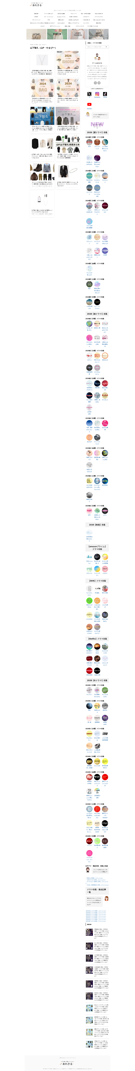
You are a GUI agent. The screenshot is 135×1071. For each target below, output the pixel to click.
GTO (49, 19)
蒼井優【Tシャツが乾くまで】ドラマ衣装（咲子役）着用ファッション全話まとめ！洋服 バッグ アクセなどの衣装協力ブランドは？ (101, 1020)
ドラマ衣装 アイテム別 (92, 26)
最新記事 (36, 13)
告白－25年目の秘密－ (86, 13)
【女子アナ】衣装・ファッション (96, 879)
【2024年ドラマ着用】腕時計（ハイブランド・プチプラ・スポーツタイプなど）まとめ (67, 100)
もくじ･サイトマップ (71, 1057)
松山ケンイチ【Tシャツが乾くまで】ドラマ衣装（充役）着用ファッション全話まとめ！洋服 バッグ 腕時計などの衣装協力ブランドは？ (101, 1008)
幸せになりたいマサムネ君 (36, 23)
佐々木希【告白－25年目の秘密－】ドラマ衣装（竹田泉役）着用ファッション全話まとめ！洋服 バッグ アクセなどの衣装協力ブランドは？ (101, 946)
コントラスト (86, 23)
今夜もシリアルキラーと (73, 23)
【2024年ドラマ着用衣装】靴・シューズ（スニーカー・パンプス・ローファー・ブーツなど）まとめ (67, 72)
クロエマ (42, 26)
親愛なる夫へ (61, 19)
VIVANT (36, 16)
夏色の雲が (98, 23)
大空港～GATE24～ (73, 16)
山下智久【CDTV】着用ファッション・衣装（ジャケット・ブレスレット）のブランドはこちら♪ (67, 184)
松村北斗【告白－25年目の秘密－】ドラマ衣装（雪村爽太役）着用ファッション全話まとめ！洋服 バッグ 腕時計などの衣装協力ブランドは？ (101, 996)
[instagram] (99, 82)
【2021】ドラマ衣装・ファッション (95, 917)
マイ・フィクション (48, 16)
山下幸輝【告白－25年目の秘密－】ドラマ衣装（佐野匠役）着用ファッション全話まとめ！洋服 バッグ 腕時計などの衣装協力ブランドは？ (101, 958)
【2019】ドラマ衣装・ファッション (95, 921)
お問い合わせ (62, 1057)
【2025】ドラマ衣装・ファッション (95, 910)
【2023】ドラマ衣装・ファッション (95, 914)
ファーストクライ (99, 16)
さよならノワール (61, 16)
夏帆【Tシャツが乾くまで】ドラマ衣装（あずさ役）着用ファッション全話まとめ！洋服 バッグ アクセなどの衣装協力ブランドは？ (101, 1032)
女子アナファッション (55, 26)
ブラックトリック (36, 19)
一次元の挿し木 (86, 19)
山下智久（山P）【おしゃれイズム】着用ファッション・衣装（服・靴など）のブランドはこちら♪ (42, 156)
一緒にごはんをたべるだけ (99, 19)
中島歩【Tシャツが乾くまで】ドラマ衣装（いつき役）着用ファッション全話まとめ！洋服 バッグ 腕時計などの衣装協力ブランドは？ (101, 1044)
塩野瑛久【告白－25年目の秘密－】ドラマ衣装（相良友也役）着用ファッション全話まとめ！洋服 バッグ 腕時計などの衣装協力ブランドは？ (101, 984)
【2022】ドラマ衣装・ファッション (95, 916)
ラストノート (74, 13)
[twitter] (95, 82)
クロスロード (86, 16)
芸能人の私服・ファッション (95, 878)
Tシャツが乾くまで (48, 13)
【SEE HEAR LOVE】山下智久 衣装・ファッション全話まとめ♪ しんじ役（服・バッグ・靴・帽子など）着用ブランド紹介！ (67, 128)
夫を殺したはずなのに (74, 19)
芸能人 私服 (67, 26)
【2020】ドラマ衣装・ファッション (95, 919)
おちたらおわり (61, 23)
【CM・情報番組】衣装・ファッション (98, 885)
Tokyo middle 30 (99, 13)
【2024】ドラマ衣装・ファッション (95, 912)
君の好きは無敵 (61, 13)
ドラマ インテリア (80, 26)
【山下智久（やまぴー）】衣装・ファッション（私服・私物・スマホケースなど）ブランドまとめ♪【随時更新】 (67, 156)
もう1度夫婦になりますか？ (48, 23)
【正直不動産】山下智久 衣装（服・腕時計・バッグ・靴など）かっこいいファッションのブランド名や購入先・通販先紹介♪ (42, 72)
